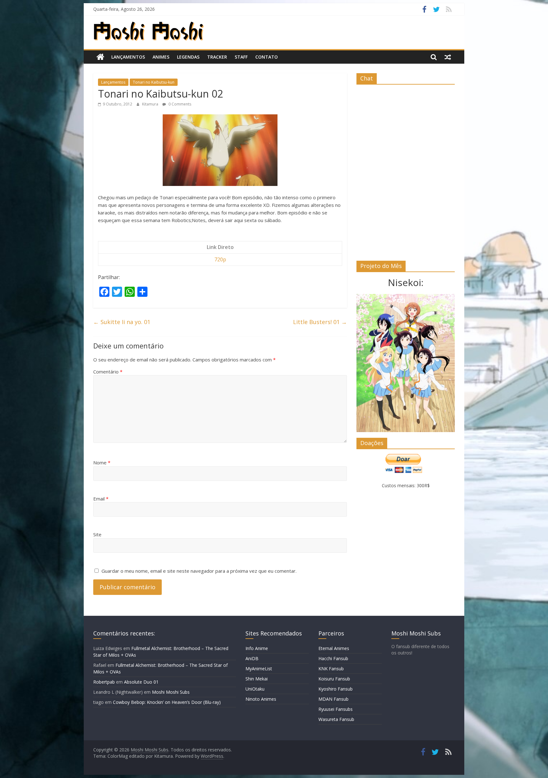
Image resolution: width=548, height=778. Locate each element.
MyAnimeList (258, 669)
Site (97, 534)
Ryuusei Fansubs (335, 709)
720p (220, 259)
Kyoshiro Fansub (335, 689)
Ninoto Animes (260, 699)
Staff (241, 57)
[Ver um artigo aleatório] (448, 57)
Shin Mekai (256, 679)
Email (100, 498)
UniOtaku (254, 689)
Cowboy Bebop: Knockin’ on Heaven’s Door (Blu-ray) (167, 702)
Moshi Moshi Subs (171, 692)
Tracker (217, 57)
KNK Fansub (331, 669)
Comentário (107, 371)
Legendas (188, 57)
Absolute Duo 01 (141, 682)
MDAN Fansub (333, 699)
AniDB (251, 658)
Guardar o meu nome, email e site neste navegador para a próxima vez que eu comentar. (199, 571)
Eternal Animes (333, 648)
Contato (266, 57)
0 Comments (179, 104)
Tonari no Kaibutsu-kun (153, 82)
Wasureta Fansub (336, 719)
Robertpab (104, 682)
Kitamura (150, 104)
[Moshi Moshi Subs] (100, 57)
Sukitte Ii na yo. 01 (121, 322)
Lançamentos (128, 57)
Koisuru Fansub (334, 679)
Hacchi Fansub (333, 658)
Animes (161, 57)
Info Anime (256, 648)
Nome (101, 462)
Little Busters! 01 (320, 322)
